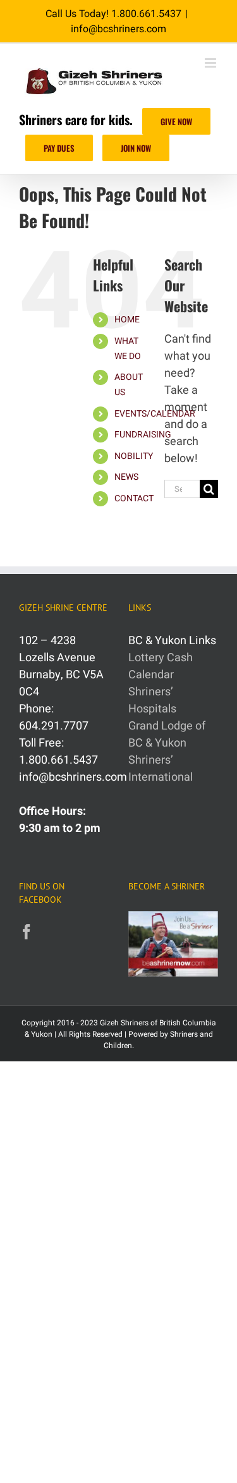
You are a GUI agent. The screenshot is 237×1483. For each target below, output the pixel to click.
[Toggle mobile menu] (211, 63)
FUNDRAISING (142, 434)
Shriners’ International (160, 769)
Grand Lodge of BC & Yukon (166, 734)
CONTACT (134, 498)
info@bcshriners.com (118, 29)
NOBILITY (133, 456)
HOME (127, 319)
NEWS (126, 477)
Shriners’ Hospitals (152, 700)
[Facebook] (26, 931)
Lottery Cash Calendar (160, 666)
